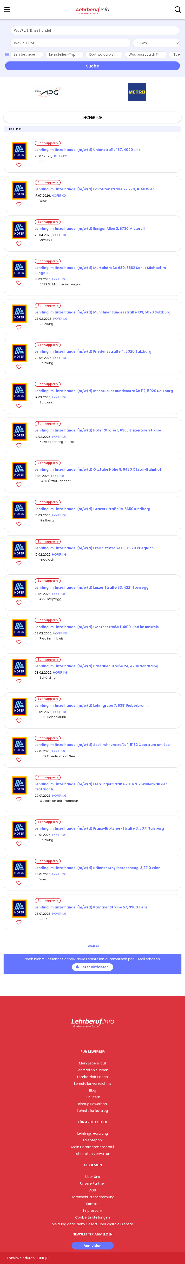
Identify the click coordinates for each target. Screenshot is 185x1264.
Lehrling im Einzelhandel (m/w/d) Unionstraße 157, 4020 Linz (87, 149)
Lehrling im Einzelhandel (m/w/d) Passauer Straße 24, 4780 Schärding (96, 666)
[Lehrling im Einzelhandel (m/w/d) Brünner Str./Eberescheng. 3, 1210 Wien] (19, 869)
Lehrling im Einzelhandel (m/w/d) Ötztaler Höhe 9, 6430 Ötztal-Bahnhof (98, 469)
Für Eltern (92, 1097)
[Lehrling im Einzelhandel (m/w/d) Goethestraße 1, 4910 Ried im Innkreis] (19, 628)
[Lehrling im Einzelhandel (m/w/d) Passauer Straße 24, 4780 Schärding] (19, 668)
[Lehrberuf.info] (92, 9)
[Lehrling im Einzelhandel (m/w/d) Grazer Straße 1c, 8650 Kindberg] (19, 510)
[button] (7, 54)
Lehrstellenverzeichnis (92, 1083)
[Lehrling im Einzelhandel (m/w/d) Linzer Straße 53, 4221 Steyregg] (19, 589)
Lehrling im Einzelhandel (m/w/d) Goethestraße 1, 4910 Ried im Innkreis (97, 627)
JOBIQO (42, 1258)
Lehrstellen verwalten (92, 1153)
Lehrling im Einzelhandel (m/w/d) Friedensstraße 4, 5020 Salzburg (93, 351)
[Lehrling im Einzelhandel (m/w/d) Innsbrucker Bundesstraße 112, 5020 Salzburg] (19, 392)
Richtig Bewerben (92, 1103)
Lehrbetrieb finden (92, 1076)
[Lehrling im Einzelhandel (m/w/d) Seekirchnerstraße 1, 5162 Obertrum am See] (19, 746)
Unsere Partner (92, 1183)
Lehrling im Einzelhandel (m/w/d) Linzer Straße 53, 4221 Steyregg (92, 587)
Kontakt (92, 1203)
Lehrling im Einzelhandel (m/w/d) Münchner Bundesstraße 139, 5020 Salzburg (103, 312)
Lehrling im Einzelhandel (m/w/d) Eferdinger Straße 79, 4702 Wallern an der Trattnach (101, 787)
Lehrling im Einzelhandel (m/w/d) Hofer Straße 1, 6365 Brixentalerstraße (98, 430)
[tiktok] (104, 1037)
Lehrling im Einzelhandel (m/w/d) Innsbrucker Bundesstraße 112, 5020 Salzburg (104, 390)
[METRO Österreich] (137, 92)
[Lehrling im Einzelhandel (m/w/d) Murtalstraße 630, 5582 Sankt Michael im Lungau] (19, 269)
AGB (92, 1190)
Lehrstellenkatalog (92, 1110)
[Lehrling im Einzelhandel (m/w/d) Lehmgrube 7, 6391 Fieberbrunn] (19, 707)
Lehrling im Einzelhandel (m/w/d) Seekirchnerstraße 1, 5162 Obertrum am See (102, 744)
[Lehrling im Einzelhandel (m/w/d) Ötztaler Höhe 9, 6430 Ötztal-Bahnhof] (19, 471)
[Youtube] (97, 1037)
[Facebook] (81, 1037)
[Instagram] (89, 1037)
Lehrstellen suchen (92, 1070)
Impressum (92, 1210)
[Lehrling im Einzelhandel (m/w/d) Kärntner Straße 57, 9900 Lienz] (19, 909)
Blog (92, 1090)
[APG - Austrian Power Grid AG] (48, 92)
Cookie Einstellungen (92, 1217)
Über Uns (92, 1176)
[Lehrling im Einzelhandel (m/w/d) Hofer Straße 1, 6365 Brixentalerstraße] (19, 432)
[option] (48, 92)
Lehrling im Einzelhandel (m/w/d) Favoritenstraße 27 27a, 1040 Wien (95, 189)
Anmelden (92, 1245)
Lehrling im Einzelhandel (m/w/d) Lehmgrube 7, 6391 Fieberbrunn (91, 705)
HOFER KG (60, 156)
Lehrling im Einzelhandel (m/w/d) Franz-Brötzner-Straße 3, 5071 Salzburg (99, 828)
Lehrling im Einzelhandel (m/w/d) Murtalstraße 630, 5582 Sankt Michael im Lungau (100, 270)
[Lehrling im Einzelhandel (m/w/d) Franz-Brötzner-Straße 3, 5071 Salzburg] (19, 830)
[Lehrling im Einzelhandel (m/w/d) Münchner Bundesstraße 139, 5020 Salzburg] (19, 314)
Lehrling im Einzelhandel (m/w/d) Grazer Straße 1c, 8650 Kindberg (92, 508)
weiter (93, 946)
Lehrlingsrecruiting (92, 1133)
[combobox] (95, 30)
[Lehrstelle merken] (19, 165)
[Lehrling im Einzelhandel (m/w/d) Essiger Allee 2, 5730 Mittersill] (19, 230)
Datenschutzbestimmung (92, 1197)
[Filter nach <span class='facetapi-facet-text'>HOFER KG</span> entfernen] (6, 129)
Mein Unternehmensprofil (92, 1147)
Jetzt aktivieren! (95, 967)
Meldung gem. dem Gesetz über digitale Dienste (92, 1224)
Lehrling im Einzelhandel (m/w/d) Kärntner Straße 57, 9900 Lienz (91, 907)
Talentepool (92, 1140)
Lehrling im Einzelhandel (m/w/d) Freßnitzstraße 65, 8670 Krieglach (94, 548)
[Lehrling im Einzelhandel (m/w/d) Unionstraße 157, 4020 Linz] (19, 151)
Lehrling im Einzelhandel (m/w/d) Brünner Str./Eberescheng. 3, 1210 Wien (97, 867)
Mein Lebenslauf (92, 1063)
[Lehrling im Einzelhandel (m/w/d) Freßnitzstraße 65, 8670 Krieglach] (19, 550)
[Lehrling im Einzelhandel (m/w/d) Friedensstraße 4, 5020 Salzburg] (19, 353)
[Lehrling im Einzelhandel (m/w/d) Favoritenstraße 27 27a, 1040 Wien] (19, 190)
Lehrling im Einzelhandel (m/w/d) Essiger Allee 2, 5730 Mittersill (90, 228)
